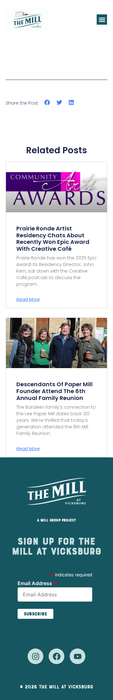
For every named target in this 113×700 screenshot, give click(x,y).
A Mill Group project (56, 520)
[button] (101, 19)
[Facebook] (56, 656)
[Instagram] (35, 656)
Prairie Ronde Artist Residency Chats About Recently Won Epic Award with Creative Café (52, 238)
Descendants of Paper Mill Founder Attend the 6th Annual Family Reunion (54, 391)
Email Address (38, 582)
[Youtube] (77, 656)
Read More (28, 299)
